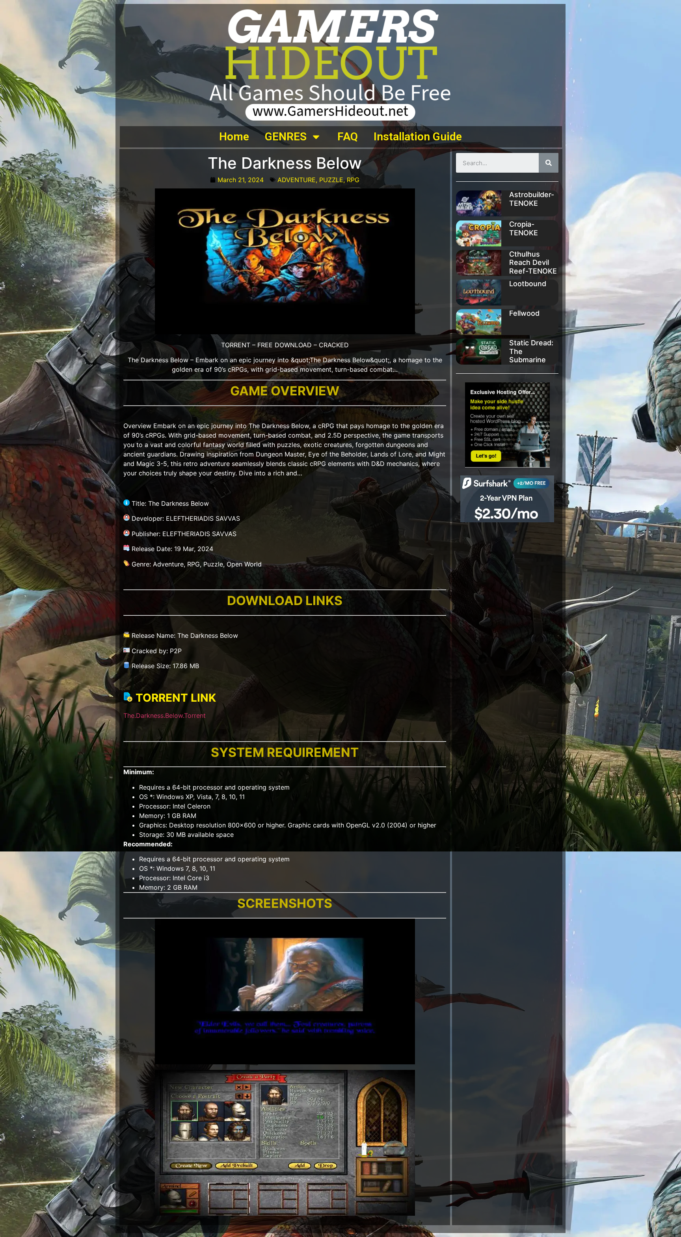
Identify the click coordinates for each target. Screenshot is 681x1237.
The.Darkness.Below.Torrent (164, 715)
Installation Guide (418, 136)
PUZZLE (331, 180)
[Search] (548, 163)
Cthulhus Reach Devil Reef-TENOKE (533, 262)
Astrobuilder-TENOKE (531, 198)
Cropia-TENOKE (523, 228)
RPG (353, 180)
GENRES (286, 136)
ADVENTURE (296, 180)
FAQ (347, 136)
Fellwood (524, 313)
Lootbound (527, 283)
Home (234, 136)
